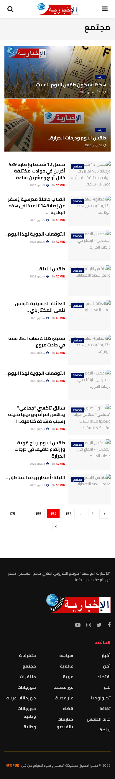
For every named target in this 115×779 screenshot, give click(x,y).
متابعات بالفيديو (65, 723)
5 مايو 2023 (37, 185)
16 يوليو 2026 (93, 145)
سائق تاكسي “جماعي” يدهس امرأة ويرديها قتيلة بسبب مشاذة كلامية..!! (36, 414)
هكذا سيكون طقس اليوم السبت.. (70, 84)
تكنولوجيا (101, 698)
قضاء (68, 708)
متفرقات (27, 655)
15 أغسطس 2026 (91, 92)
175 (12, 513)
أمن (107, 666)
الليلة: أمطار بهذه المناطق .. (35, 477)
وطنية (30, 727)
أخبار (106, 655)
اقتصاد (104, 677)
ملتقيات (28, 677)
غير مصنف (63, 687)
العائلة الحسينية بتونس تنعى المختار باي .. (40, 306)
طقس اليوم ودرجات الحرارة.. (77, 137)
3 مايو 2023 (37, 429)
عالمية (66, 666)
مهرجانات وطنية (26, 712)
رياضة (105, 730)
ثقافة (105, 708)
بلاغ (107, 687)
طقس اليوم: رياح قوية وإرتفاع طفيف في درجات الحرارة (39, 449)
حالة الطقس (99, 719)
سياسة (66, 655)
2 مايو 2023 (37, 485)
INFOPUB (11, 765)
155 (38, 513)
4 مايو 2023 (37, 276)
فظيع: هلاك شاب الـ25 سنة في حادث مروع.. (36, 341)
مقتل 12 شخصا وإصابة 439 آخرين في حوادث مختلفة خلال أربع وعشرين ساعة (37, 171)
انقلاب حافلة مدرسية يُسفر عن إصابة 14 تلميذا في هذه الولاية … (36, 206)
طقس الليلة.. (51, 268)
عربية (68, 677)
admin (60, 185)
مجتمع (100, 77)
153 (68, 513)
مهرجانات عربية (21, 698)
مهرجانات (26, 687)
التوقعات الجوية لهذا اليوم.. (35, 233)
